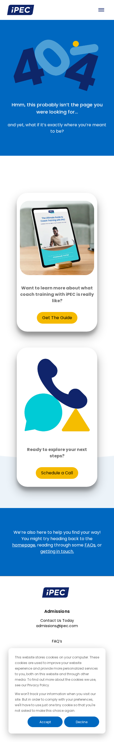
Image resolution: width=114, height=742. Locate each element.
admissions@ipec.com (57, 625)
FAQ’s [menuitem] (57, 641)
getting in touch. (57, 551)
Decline (81, 722)
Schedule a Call (57, 473)
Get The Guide (57, 318)
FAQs (90, 545)
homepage (23, 545)
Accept (45, 722)
